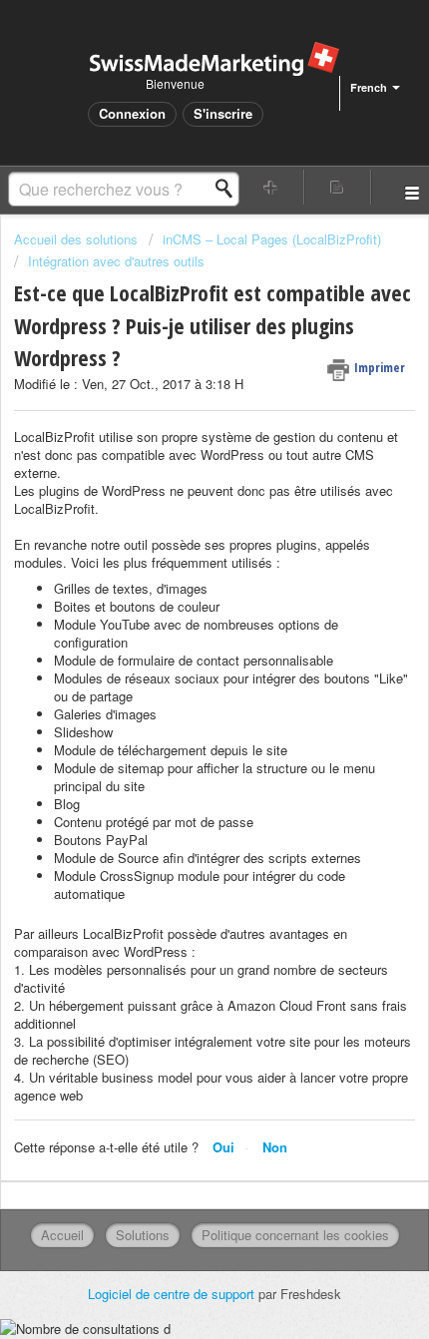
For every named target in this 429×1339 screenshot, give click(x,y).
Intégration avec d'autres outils (116, 260)
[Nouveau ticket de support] (270, 187)
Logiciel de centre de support (173, 1293)
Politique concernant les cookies (295, 1234)
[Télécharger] (178, 661)
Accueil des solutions (78, 238)
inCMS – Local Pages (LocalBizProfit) (272, 238)
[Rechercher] (229, 189)
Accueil (62, 1234)
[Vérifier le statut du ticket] (337, 187)
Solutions (143, 1234)
